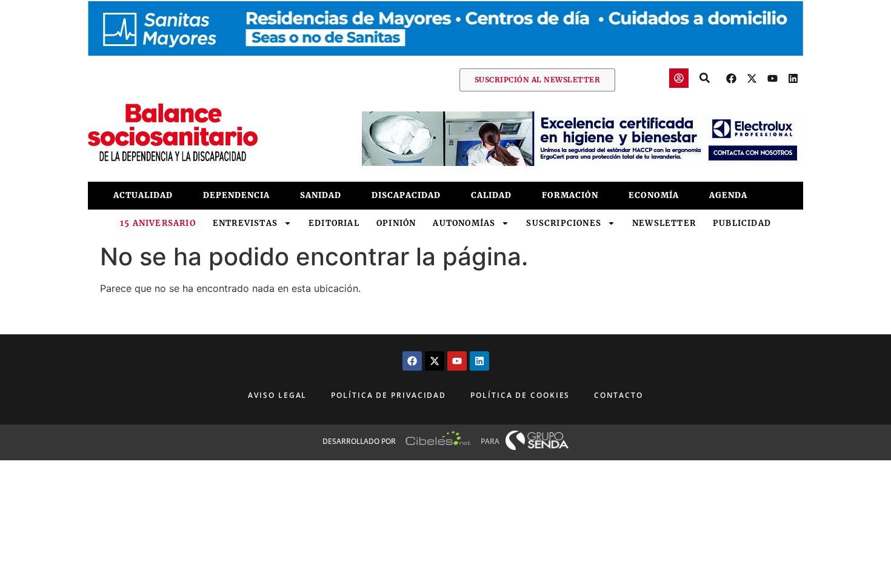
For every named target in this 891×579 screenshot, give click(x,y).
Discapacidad (406, 195)
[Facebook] (731, 78)
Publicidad (742, 223)
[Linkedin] (793, 78)
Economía (654, 195)
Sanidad (320, 195)
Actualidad (143, 195)
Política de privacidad (388, 395)
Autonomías (464, 223)
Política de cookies (520, 395)
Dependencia (236, 195)
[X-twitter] (751, 78)
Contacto (618, 395)
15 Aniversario (158, 223)
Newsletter (664, 223)
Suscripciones (563, 223)
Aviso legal (277, 395)
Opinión (396, 223)
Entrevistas (245, 223)
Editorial (334, 223)
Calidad (491, 195)
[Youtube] (772, 78)
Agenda (728, 195)
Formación (570, 195)
